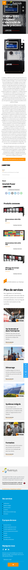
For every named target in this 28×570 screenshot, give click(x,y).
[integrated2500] (14, 390)
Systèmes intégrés (7, 505)
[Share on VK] (18, 193)
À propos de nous (7, 525)
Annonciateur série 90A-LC (13, 220)
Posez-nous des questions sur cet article (14, 159)
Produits (5, 533)
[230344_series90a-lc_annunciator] (14, 211)
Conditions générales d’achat (10, 529)
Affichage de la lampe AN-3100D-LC (12, 268)
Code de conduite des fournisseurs (11, 531)
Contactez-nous (7, 537)
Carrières (5, 535)
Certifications (6, 503)
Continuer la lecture (17, 225)
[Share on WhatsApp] (21, 193)
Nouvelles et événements (9, 539)
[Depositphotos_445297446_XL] (14, 429)
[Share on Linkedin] (15, 193)
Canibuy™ (19, 489)
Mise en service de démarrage (10, 511)
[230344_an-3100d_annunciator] (14, 259)
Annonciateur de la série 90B (13, 243)
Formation (6, 514)
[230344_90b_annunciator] (14, 235)
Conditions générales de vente (10, 527)
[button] (24, 40)
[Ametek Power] (6, 165)
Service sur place (7, 507)
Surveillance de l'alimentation (14, 189)
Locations (6, 509)
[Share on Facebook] (6, 193)
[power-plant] (14, 354)
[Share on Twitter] (9, 193)
